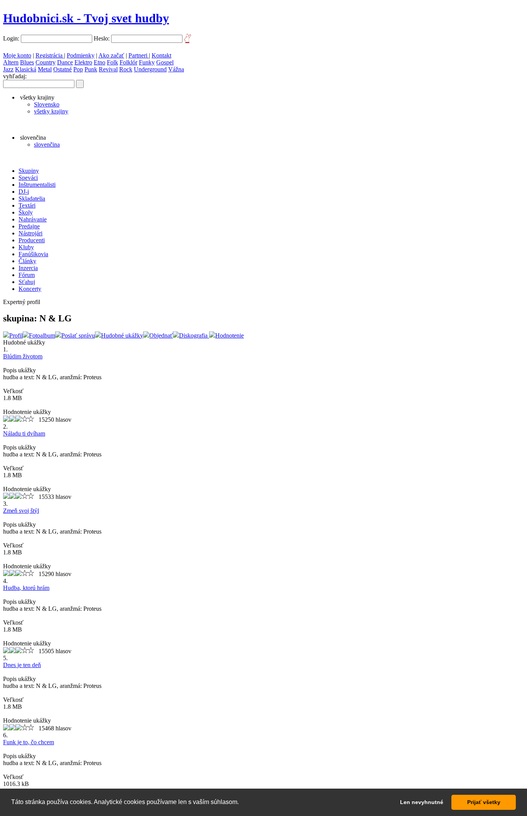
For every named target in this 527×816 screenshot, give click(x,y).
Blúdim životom (22, 356)
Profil (16, 335)
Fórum (27, 275)
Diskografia (194, 335)
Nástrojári (30, 233)
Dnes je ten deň (22, 665)
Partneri (138, 55)
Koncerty (30, 289)
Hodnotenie (229, 335)
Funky (147, 62)
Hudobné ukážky (122, 335)
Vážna (176, 69)
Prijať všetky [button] (483, 802)
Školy (26, 212)
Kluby (26, 247)
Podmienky (81, 55)
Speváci (28, 177)
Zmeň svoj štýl (21, 510)
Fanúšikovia (33, 254)
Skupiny (29, 170)
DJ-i (24, 191)
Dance (65, 62)
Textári (27, 205)
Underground (150, 69)
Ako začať (111, 55)
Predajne (29, 226)
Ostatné (62, 69)
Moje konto (17, 55)
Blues (27, 62)
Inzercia (28, 268)
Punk (90, 69)
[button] (241, 803)
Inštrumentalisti (37, 184)
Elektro (83, 62)
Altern (11, 62)
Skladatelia (32, 198)
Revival (108, 69)
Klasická (25, 69)
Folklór (128, 62)
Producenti (32, 240)
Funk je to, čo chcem (28, 742)
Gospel (165, 62)
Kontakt (161, 55)
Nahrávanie (33, 219)
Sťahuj (27, 282)
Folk (112, 62)
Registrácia (49, 55)
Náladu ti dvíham (24, 433)
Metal (45, 69)
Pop (78, 69)
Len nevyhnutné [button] (421, 802)
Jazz (8, 69)
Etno (99, 62)
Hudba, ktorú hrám (26, 588)
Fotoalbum (42, 335)
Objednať (161, 335)
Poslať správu (78, 335)
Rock (125, 69)
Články (27, 261)
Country (45, 62)
